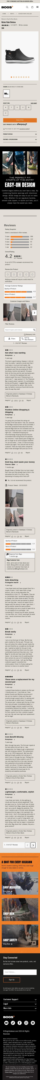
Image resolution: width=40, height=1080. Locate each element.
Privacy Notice (8, 1072)
